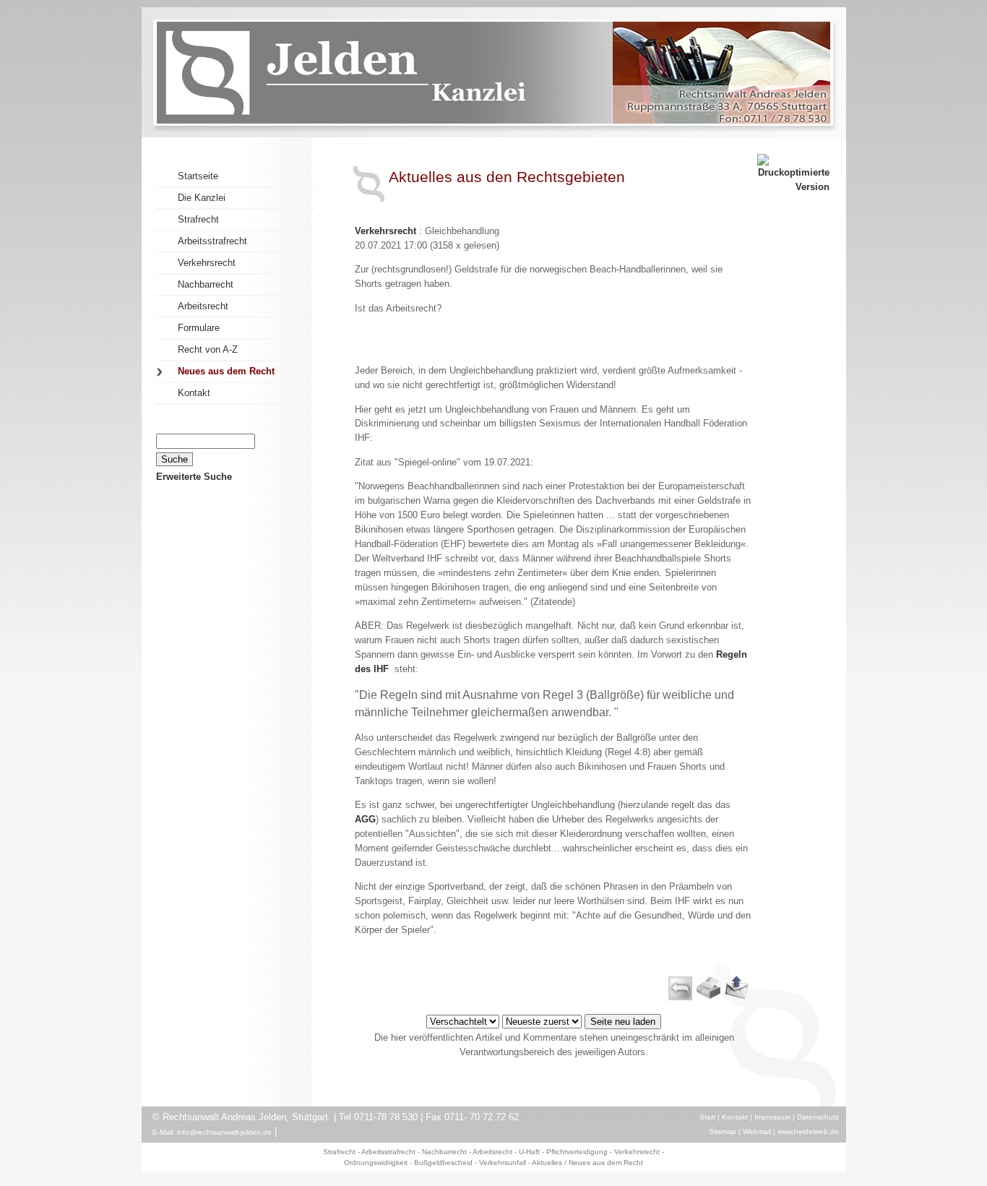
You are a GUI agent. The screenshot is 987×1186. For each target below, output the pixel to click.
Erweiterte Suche (194, 476)
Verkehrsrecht (385, 230)
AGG (365, 819)
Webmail (757, 1131)
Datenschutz (818, 1117)
